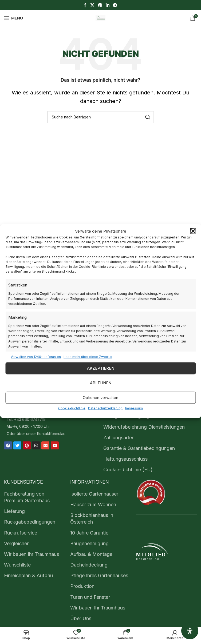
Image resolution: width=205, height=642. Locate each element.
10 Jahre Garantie (89, 533)
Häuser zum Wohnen (93, 504)
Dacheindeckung (89, 565)
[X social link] (92, 5)
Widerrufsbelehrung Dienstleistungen (144, 427)
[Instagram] (36, 445)
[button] (193, 231)
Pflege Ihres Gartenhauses (99, 575)
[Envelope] (45, 445)
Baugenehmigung (89, 543)
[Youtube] (55, 445)
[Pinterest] (27, 445)
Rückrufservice (20, 533)
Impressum (134, 408)
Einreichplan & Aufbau (28, 575)
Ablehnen (100, 382)
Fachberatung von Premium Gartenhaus (27, 497)
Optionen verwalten (100, 397)
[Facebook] (8, 445)
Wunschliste (17, 565)
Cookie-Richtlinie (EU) (128, 469)
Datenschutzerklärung (105, 408)
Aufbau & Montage (91, 554)
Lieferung (14, 511)
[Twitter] (17, 445)
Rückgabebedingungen (29, 522)
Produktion (82, 586)
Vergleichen (17, 543)
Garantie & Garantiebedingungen (139, 448)
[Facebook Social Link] (85, 5)
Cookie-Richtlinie (71, 408)
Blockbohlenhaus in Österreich (91, 518)
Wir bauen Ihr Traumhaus (31, 554)
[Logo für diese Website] (101, 17)
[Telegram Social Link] (115, 5)
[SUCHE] (148, 117)
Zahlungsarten (119, 437)
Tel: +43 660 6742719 (26, 419)
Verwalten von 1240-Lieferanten (36, 356)
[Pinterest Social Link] (100, 5)
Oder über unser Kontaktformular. (36, 433)
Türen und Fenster (90, 597)
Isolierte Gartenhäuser (94, 494)
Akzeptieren (100, 368)
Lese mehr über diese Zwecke (88, 356)
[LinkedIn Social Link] (107, 5)
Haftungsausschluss (125, 459)
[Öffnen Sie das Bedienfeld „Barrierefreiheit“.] (189, 630)
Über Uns (80, 618)
